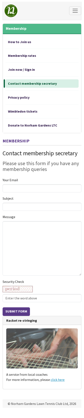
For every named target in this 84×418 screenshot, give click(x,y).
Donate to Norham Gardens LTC (32, 125)
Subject (8, 198)
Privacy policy (19, 97)
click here (58, 379)
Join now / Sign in (21, 69)
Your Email (10, 180)
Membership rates (22, 55)
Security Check (13, 281)
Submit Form (16, 311)
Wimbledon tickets (22, 111)
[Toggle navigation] (75, 10)
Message (9, 217)
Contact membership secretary (32, 83)
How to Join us (19, 42)
